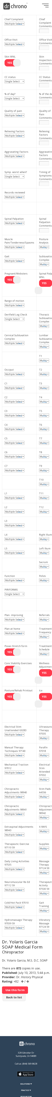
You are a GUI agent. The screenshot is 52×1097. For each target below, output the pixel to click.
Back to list (14, 997)
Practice (25, 1090)
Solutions (25, 1084)
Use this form (15, 990)
